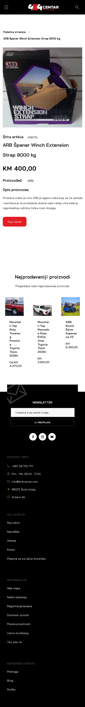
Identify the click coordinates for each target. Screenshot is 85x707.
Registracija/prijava (19, 606)
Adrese (11, 540)
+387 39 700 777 (22, 466)
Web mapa (13, 588)
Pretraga (12, 671)
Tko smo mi (14, 642)
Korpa (11, 549)
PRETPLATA (44, 422)
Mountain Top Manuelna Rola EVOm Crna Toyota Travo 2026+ (42, 306)
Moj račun (13, 523)
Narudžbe (13, 531)
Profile (11, 689)
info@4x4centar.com (25, 481)
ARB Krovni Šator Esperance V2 (68, 304)
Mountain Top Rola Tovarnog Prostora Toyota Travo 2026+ (14, 306)
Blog (10, 680)
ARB (30, 181)
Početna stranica (14, 32)
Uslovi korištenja (18, 633)
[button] (6, 7)
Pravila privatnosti (18, 624)
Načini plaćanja (17, 597)
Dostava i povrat (18, 615)
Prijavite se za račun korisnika (26, 558)
